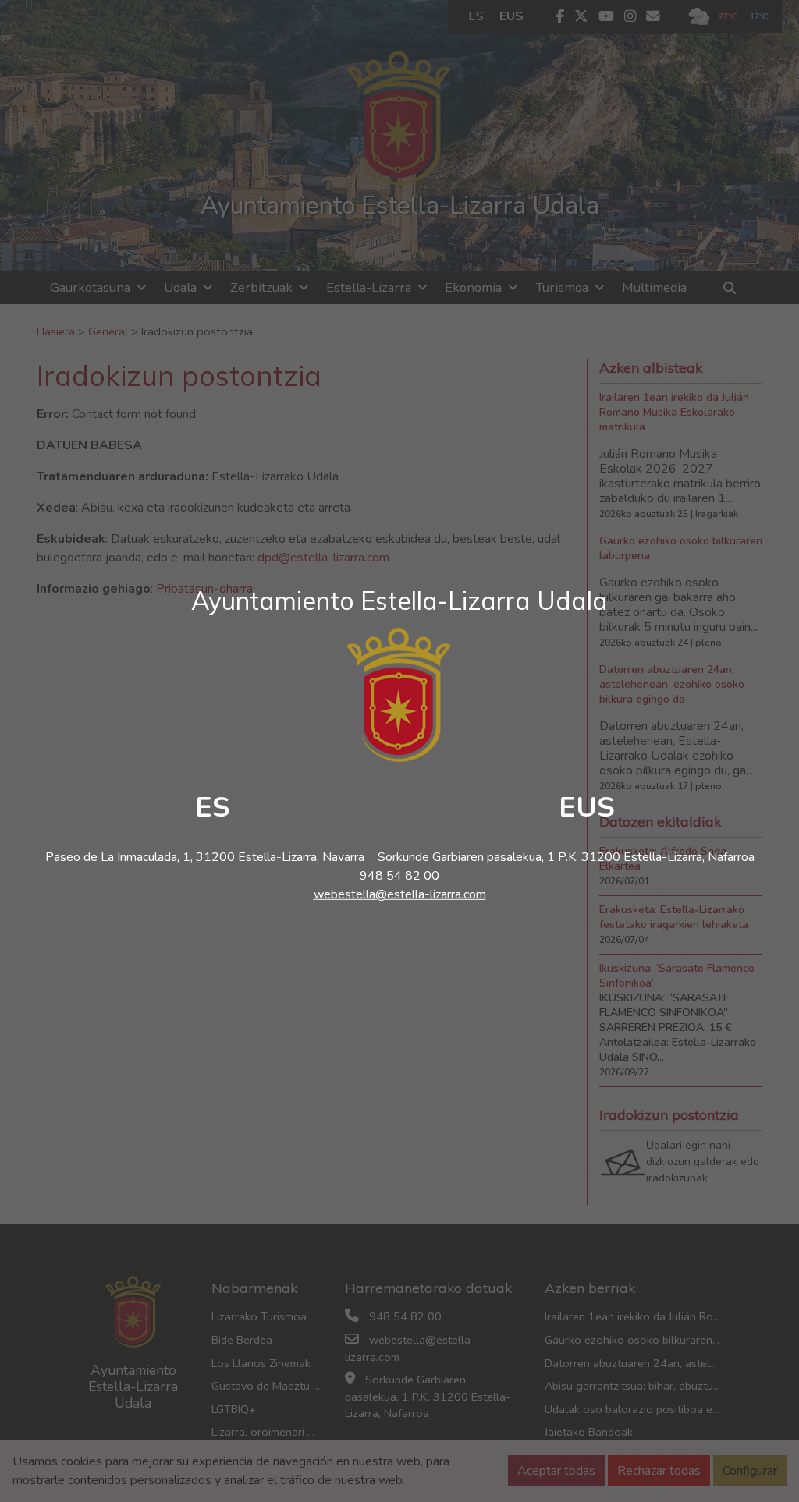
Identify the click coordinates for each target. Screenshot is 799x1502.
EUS (587, 807)
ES (212, 807)
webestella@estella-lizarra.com (400, 894)
